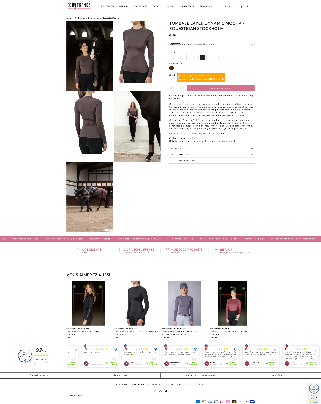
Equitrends (78, 395)
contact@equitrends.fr (280, 375)
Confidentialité (201, 384)
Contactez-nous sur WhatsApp (200, 375)
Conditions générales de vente (146, 384)
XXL (218, 57)
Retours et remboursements (177, 384)
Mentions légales (120, 384)
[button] (235, 6)
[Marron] (171, 68)
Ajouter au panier (220, 88)
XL (209, 57)
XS (182, 57)
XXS (173, 57)
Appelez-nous (120, 375)
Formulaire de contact (40, 375)
